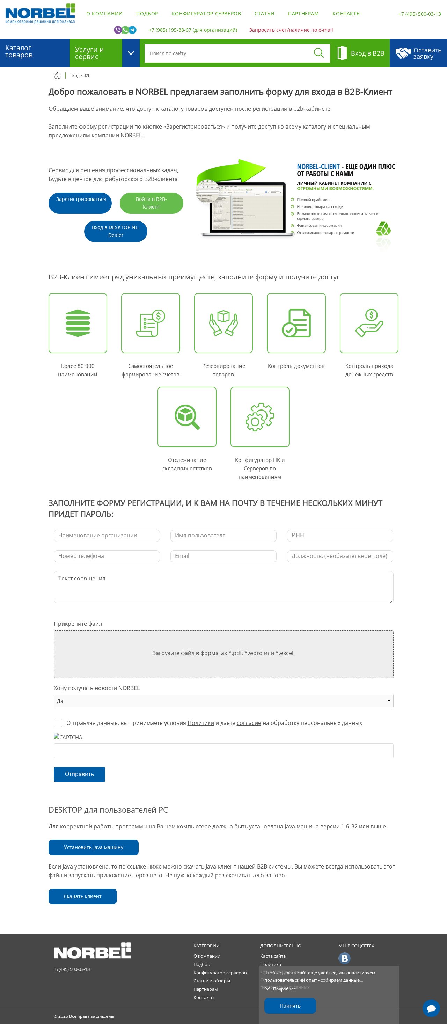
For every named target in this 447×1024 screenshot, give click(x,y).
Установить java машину (93, 847)
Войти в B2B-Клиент (151, 203)
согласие (249, 723)
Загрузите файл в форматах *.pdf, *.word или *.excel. (224, 653)
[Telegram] (431, 988)
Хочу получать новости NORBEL (97, 688)
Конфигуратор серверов (206, 13)
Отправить (79, 774)
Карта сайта (273, 956)
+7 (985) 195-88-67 (170, 30)
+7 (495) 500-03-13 (419, 13)
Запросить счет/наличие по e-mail (291, 30)
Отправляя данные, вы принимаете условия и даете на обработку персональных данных (214, 723)
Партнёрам (303, 13)
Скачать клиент (83, 896)
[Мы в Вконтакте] (344, 958)
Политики (201, 723)
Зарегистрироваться (81, 199)
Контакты (346, 13)
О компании (104, 13)
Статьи (265, 13)
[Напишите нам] (431, 1008)
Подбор (147, 13)
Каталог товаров (18, 51)
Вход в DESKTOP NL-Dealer (116, 231)
